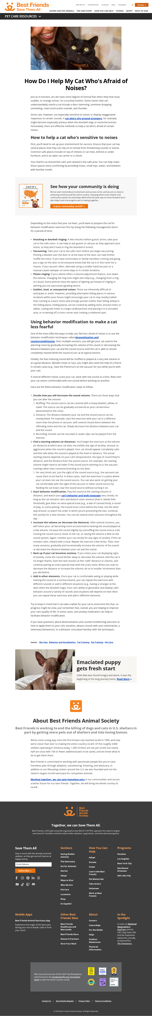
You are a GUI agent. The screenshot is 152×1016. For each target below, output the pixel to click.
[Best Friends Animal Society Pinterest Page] (28, 878)
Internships (94, 925)
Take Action (95, 883)
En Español (122, 5)
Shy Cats (43, 642)
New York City (124, 863)
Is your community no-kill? (68, 206)
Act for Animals (68, 866)
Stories (120, 11)
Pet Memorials (93, 5)
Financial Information (95, 948)
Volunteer (94, 888)
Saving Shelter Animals (61, 11)
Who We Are (80, 5)
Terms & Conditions (103, 1001)
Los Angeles (123, 858)
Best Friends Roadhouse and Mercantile (68, 927)
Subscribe (23, 870)
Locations (105, 5)
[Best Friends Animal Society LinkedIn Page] (33, 878)
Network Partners (70, 939)
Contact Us (46, 1001)
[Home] (27, 6)
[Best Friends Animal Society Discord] (33, 885)
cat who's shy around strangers (83, 118)
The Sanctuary (84, 11)
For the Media (96, 930)
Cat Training (83, 642)
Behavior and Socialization (62, 642)
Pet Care (109, 642)
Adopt (129, 11)
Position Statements (94, 940)
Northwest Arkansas (122, 869)
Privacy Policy (84, 1001)
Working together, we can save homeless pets (58, 779)
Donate (141, 5)
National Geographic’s (127, 927)
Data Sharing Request (65, 1001)
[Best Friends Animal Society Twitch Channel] (28, 885)
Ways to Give (67, 880)
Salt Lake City (124, 875)
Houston (121, 854)
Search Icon (134, 5)
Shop (113, 5)
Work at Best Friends (95, 894)
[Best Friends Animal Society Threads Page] (39, 878)
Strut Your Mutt (68, 943)
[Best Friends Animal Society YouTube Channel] (17, 885)
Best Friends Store (69, 934)
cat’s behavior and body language (81, 495)
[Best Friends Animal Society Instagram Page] (23, 878)
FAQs (91, 934)
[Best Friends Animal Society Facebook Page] (17, 878)
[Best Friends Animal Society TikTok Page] (23, 885)
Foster (92, 866)
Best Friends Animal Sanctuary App (32, 920)
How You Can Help (104, 11)
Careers (93, 920)
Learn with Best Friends (96, 873)
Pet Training (97, 642)
